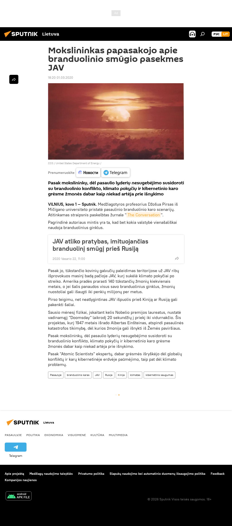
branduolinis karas (78, 375)
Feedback (218, 474)
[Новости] (88, 172)
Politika (33, 435)
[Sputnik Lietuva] (22, 38)
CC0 (50, 163)
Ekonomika (53, 435)
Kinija (121, 375)
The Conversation (144, 214)
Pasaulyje (55, 375)
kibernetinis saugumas (159, 375)
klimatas (135, 375)
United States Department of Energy (77, 163)
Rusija (108, 375)
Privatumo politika (91, 474)
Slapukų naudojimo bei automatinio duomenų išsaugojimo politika (157, 474)
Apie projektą (14, 474)
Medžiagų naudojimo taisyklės (51, 474)
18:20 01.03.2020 (60, 77)
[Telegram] (115, 172)
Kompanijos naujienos (21, 480)
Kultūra (97, 435)
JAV (97, 375)
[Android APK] (18, 496)
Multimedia (118, 435)
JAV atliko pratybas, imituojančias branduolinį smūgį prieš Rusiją (100, 245)
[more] (176, 258)
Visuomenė (77, 435)
